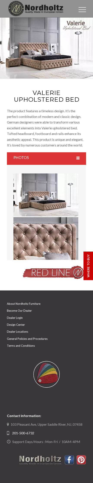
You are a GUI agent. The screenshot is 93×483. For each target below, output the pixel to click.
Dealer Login (15, 317)
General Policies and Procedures (27, 338)
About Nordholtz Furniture (23, 303)
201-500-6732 (23, 433)
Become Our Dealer (19, 310)
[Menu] (80, 8)
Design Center (16, 324)
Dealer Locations (17, 331)
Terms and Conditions (21, 345)
